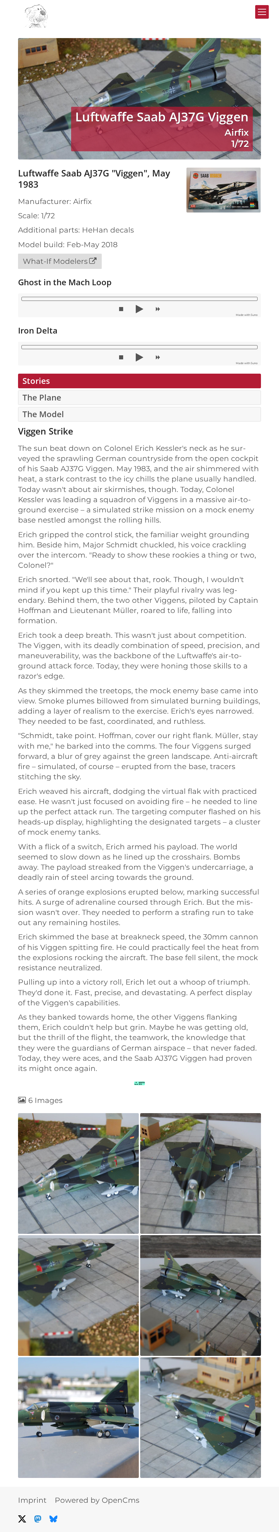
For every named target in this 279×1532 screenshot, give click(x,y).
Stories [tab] (36, 380)
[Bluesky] (53, 1518)
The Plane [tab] (41, 397)
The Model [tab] (43, 414)
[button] (121, 309)
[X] (22, 1518)
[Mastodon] (37, 1518)
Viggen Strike (45, 431)
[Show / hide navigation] (262, 12)
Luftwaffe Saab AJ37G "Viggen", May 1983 (94, 179)
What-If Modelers (55, 261)
